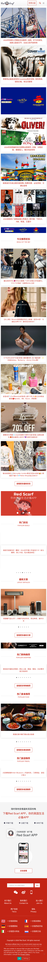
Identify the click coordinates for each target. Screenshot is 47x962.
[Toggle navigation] (43, 3)
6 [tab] (26, 572)
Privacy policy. (25, 954)
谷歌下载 (24, 823)
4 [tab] (23, 572)
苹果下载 (9, 823)
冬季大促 (32, 3)
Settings (26, 958)
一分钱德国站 (12, 926)
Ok (19, 958)
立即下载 (23, 508)
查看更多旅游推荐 (23, 789)
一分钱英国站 (12, 921)
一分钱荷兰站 (35, 931)
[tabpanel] (23, 551)
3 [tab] (21, 572)
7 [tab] (28, 572)
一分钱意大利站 (13, 931)
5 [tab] (24, 572)
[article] (23, 26)
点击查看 (23, 870)
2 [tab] (19, 572)
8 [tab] (30, 572)
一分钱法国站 (35, 921)
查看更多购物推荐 (23, 685)
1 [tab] (17, 572)
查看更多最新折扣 (23, 483)
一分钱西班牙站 (36, 926)
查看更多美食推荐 (23, 750)
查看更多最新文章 (23, 635)
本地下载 (39, 823)
